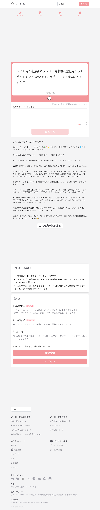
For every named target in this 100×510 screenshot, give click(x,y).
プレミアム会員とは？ (58, 445)
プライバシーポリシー (19, 495)
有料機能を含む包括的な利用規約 (50, 495)
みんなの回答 (59, 104)
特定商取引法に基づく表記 (29, 502)
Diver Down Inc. (19, 507)
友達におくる (55, 425)
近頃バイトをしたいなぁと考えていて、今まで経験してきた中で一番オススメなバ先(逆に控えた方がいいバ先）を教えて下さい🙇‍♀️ (50, 217)
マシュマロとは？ (18, 487)
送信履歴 (16, 450)
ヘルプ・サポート (33, 487)
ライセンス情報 (71, 495)
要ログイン (30, 306)
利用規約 (33, 495)
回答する (50, 131)
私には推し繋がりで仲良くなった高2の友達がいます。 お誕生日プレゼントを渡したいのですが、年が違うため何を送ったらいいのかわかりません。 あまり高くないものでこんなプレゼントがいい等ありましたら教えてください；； (50, 200)
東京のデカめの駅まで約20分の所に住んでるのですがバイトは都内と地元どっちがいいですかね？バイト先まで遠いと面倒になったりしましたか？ (49, 209)
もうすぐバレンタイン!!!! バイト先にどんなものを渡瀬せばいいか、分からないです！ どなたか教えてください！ (49, 183)
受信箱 (13, 445)
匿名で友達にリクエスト (77, 104)
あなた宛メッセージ (18, 421)
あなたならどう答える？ (23, 107)
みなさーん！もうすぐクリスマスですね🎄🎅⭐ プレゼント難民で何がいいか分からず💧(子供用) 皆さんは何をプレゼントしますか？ (49, 148)
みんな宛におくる (57, 430)
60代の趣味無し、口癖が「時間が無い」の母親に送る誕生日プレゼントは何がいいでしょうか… (50, 166)
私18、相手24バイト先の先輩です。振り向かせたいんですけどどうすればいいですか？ (46, 160)
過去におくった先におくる (60, 421)
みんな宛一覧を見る (50, 225)
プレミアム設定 (56, 450)
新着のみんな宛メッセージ (21, 425)
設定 (12, 458)
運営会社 (14, 502)
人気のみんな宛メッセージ (21, 430)
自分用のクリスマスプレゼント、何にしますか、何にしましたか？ (38, 155)
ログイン (84, 4)
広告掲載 (44, 502)
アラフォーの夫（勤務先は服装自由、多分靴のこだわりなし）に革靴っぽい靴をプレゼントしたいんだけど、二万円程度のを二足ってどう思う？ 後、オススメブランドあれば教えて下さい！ (49, 191)
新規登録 (50, 352)
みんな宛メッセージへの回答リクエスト (26, 434)
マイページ (15, 454)
